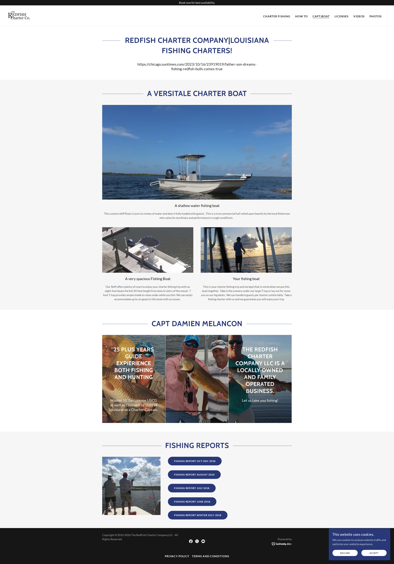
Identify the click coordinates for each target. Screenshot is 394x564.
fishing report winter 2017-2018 (197, 515)
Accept (374, 553)
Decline (345, 553)
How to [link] (301, 16)
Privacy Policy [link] (177, 556)
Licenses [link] (341, 16)
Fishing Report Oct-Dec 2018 (194, 461)
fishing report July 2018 (191, 488)
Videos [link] (359, 16)
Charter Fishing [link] (276, 16)
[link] (19, 15)
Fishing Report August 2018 (194, 474)
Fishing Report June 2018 (192, 501)
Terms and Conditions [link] (210, 556)
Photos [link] (376, 16)
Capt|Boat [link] (321, 16)
